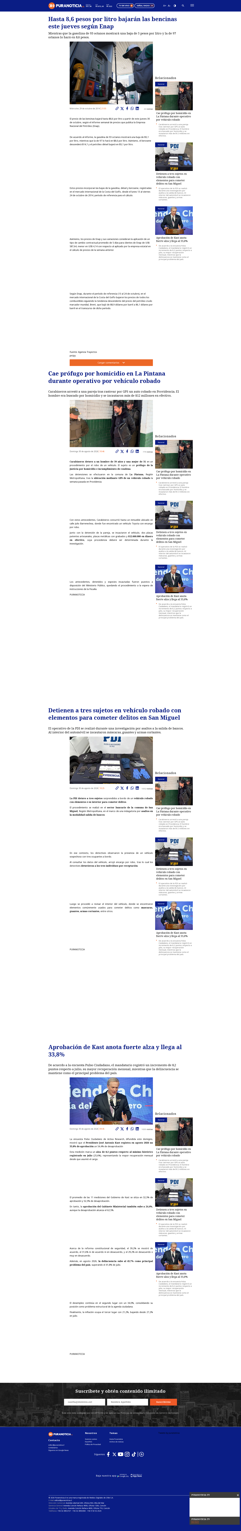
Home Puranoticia (116, 1439)
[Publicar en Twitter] (122, 109)
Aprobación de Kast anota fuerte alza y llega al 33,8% (172, 239)
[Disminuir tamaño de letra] (169, 6)
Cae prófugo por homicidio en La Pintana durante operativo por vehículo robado (173, 116)
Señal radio (143, 6)
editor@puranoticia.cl (56, 1445)
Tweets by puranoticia (168, 1433)
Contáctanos (53, 1447)
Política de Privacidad (93, 1444)
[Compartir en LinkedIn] (137, 108)
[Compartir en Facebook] (127, 108)
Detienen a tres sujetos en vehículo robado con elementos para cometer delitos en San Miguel (171, 178)
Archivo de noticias (116, 1442)
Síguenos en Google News (58, 1450)
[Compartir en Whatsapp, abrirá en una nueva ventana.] (132, 108)
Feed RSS (88, 1442)
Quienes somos (91, 1439)
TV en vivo (124, 6)
